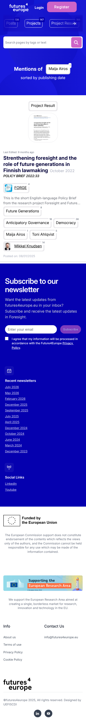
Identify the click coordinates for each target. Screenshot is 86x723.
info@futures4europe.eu (61, 637)
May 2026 (12, 393)
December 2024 (16, 428)
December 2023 (16, 451)
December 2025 (16, 404)
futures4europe (16, 700)
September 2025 (16, 410)
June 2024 (12, 439)
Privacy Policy (13, 652)
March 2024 (13, 445)
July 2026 (12, 387)
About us (9, 637)
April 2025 (12, 422)
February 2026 (15, 398)
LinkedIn (11, 483)
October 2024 (14, 433)
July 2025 (12, 416)
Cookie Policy (12, 659)
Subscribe (70, 329)
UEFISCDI (10, 704)
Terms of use (12, 644)
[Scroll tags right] (75, 23)
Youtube (10, 489)
